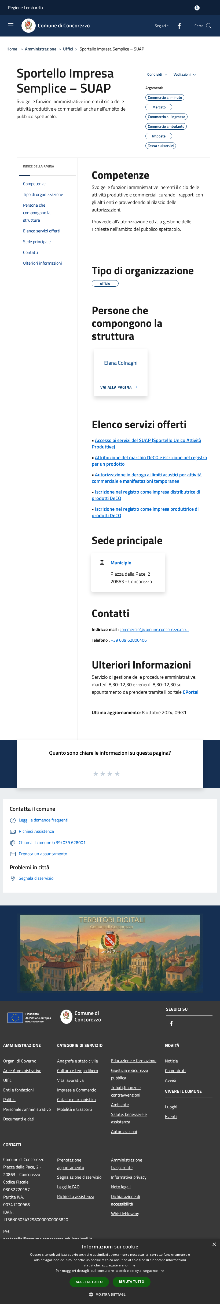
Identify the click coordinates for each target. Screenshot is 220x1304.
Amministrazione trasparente (126, 1164)
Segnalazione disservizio (79, 1177)
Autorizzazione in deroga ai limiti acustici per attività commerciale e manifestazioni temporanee (146, 478)
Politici (9, 1099)
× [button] (214, 1245)
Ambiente (120, 1104)
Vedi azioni (182, 74)
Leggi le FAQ (68, 1187)
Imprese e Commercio (76, 1090)
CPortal (191, 692)
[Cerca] (209, 26)
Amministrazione (40, 49)
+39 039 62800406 (129, 640)
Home (11, 49)
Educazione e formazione (133, 1060)
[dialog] (110, 1271)
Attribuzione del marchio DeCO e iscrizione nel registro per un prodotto (149, 460)
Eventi (171, 1116)
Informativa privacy (128, 1177)
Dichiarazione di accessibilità (125, 1200)
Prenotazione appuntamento (70, 1164)
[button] (110, 1294)
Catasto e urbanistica (76, 1099)
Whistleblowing (125, 1213)
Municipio (121, 562)
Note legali (121, 1187)
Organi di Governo (19, 1061)
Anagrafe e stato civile (77, 1061)
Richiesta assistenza (75, 1196)
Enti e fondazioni (18, 1090)
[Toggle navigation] (11, 25)
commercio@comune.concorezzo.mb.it (154, 629)
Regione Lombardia (25, 7)
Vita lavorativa (70, 1080)
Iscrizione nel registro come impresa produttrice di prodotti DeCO (145, 512)
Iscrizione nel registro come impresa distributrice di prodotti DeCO (146, 495)
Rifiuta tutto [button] (131, 1281)
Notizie (171, 1061)
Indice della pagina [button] (38, 166)
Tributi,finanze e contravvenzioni (126, 1091)
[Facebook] (177, 25)
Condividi (155, 74)
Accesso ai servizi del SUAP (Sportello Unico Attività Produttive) (146, 443)
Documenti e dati (18, 1119)
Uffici (68, 49)
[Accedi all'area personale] (197, 8)
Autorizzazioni (124, 1131)
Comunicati (175, 1070)
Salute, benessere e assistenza (129, 1118)
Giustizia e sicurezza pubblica (129, 1074)
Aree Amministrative (22, 1070)
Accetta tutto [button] (89, 1282)
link (161, 1270)
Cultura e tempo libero (77, 1070)
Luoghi (171, 1107)
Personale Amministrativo (27, 1109)
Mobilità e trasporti (74, 1109)
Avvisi (170, 1080)
